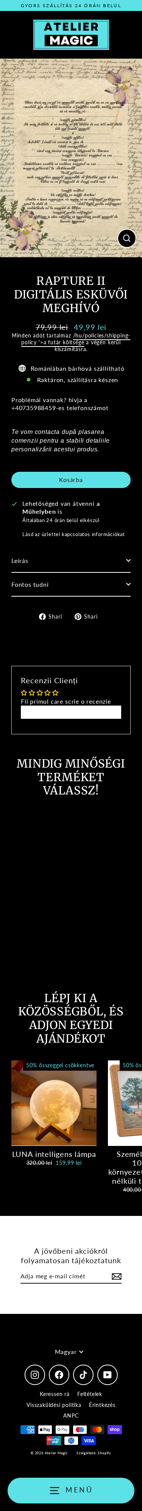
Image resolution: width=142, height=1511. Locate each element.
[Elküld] (115, 1276)
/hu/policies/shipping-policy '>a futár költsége (75, 338)
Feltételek (89, 1394)
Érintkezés (102, 1405)
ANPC (70, 1415)
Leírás (19, 560)
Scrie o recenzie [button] (71, 711)
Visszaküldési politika (54, 1405)
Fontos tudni (30, 584)
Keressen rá (55, 1394)
